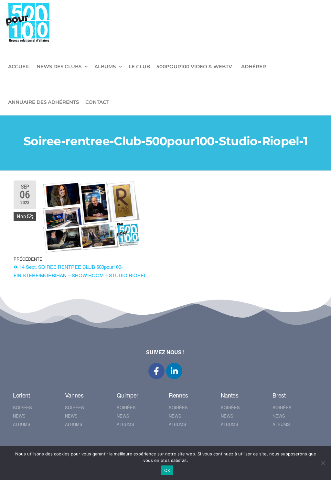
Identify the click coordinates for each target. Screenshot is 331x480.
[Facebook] (156, 371)
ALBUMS (105, 66)
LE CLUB (139, 66)
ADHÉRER (253, 66)
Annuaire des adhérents (43, 102)
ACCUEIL (19, 66)
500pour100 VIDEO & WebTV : (195, 66)
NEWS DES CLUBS (59, 66)
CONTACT (97, 102)
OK (167, 470)
